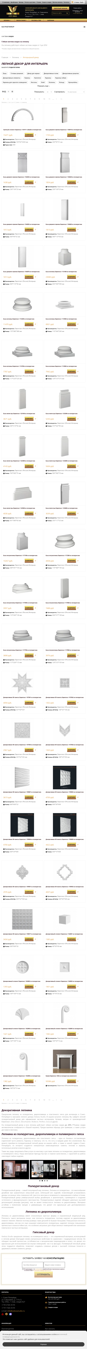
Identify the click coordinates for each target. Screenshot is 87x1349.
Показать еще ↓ (43, 86)
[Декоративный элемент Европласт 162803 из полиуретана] (64, 967)
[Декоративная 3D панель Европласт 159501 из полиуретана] (22, 872)
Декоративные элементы (11, 78)
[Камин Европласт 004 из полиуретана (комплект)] (64, 1061)
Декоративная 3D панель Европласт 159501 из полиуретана (22, 887)
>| (61, 99)
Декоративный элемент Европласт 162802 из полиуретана (21, 981)
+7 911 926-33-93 (8, 1308)
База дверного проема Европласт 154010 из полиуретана (64, 130)
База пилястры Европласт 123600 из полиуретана (61, 508)
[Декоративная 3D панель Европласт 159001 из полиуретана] (22, 777)
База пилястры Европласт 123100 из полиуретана (19, 413)
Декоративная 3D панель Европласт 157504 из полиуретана (65, 745)
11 (49, 99)
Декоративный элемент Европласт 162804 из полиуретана (21, 1028)
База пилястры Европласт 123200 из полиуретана (61, 413)
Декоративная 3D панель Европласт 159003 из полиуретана (65, 792)
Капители (37, 78)
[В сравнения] (35, 135)
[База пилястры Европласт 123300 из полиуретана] (22, 446)
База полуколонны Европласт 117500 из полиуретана (20, 603)
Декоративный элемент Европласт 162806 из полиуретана (21, 1076)
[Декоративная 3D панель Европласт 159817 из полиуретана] (22, 919)
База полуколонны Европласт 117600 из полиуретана (63, 603)
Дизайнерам (14, 2)
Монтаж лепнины (58, 2)
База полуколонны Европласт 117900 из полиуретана (63, 650)
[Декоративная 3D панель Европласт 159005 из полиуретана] (64, 825)
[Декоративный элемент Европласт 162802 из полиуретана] (22, 967)
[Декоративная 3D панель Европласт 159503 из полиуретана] (64, 872)
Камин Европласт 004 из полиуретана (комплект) (61, 1076)
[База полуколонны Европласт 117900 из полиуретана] (64, 635)
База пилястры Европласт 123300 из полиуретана (19, 461)
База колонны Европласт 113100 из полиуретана (61, 272)
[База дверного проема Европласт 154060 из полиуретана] (64, 210)
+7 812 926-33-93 (77, 13)
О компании (6, 2)
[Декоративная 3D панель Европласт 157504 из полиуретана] (64, 730)
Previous (5, 1170)
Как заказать (50, 1329)
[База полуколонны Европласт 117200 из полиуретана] (64, 541)
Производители (8, 1329)
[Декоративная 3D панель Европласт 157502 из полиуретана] (64, 683)
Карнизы (48, 78)
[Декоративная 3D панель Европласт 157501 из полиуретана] (22, 683)
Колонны (52, 82)
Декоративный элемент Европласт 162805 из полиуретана (64, 1028)
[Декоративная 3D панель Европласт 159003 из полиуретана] (64, 777)
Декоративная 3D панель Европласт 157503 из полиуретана (22, 745)
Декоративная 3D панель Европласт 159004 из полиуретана (22, 839)
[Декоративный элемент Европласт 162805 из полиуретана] (64, 1014)
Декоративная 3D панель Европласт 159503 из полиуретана (65, 887)
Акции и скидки (46, 2)
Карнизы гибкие (60, 78)
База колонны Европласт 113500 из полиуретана (61, 319)
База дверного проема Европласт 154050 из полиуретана (21, 224)
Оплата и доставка (30, 2)
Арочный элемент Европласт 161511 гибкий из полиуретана (22, 130)
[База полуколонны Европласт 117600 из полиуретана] (64, 588)
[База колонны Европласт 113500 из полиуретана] (64, 304)
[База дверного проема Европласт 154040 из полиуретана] (64, 162)
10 (44, 99)
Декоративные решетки (70, 73)
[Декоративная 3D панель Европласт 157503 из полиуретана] (22, 730)
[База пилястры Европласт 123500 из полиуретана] (22, 493)
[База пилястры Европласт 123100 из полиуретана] (22, 399)
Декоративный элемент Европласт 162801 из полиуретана (64, 934)
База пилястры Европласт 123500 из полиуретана (19, 508)
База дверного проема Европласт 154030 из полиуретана (21, 177)
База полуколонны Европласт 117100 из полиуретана (20, 555)
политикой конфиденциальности (42, 1270)
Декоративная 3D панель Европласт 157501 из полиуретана (22, 697)
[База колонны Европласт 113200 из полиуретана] (22, 304)
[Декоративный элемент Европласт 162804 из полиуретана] (22, 1014)
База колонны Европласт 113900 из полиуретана (61, 366)
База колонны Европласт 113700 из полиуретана (18, 366)
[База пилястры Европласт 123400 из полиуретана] (64, 446)
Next (82, 1170)
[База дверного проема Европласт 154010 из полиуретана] (64, 115)
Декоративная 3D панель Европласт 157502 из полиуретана (65, 697)
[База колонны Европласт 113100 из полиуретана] (64, 257)
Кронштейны (72, 82)
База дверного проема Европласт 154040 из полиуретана (64, 177)
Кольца (61, 82)
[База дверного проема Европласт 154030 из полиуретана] (22, 162)
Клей (43, 82)
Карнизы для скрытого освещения (15, 82)
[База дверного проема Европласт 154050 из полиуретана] (22, 210)
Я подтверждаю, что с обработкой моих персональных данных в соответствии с (44, 1269)
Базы (4, 73)
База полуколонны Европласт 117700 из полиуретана (20, 650)
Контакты (66, 2)
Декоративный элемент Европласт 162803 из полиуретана (64, 981)
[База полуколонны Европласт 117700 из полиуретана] (22, 635)
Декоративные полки (51, 73)
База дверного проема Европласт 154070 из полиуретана (21, 272)
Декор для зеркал (33, 73)
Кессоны (34, 82)
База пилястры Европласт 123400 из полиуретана (61, 461)
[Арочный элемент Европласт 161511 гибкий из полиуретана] (22, 115)
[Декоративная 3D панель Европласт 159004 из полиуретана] (22, 825)
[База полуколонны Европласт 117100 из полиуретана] (22, 541)
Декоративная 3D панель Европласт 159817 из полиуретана (22, 934)
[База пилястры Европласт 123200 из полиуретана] (64, 399)
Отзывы (38, 2)
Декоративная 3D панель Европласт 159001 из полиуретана (22, 792)
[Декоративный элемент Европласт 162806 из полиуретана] (22, 1061)
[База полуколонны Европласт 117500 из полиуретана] (22, 588)
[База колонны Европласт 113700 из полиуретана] (22, 352)
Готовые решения (17, 73)
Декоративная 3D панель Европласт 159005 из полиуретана (65, 839)
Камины (27, 78)
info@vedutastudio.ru (16, 1311)
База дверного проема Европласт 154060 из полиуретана (64, 224)
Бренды (21, 2)
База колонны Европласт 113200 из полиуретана (18, 319)
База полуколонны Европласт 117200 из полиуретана (63, 555)
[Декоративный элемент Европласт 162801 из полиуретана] (64, 919)
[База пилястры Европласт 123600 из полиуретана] (64, 493)
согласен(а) (38, 1269)
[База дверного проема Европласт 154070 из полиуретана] (22, 257)
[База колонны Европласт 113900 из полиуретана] (64, 352)
